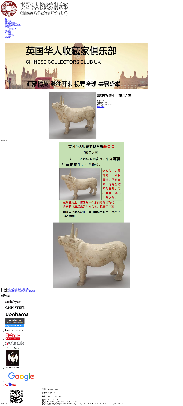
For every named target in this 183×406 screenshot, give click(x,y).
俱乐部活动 (12, 29)
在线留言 (8, 37)
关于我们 (8, 33)
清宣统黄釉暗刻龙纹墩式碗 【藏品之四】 (22, 291)
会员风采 (8, 21)
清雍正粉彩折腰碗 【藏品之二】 (19, 289)
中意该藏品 (100, 107)
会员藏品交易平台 (11, 23)
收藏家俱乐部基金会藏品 (13, 25)
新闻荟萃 (8, 27)
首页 (6, 19)
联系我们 (11, 35)
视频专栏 (8, 31)
